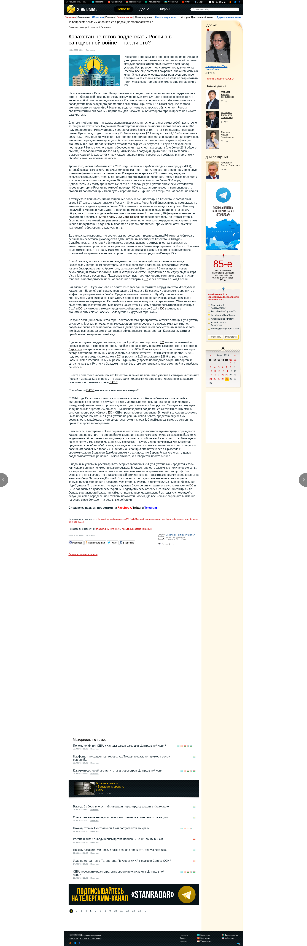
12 (127, 911)
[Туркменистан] (188, 746)
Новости (94, 27)
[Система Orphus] (177, 545)
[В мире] (194, 746)
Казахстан (99, 2)
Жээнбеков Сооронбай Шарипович (227, 115)
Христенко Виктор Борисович (230, 163)
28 (226, 379)
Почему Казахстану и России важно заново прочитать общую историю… (121, 849)
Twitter (137, 507)
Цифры (183, 941)
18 (215, 375)
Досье (182, 938)
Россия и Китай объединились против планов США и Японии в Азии (118, 839)
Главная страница (78, 27)
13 (133, 911)
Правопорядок (143, 17)
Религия (110, 17)
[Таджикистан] (185, 746)
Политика (70, 17)
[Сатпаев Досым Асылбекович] (212, 148)
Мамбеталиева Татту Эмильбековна (217, 67)
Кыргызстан (116, 2)
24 (210, 379)
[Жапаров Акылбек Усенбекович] (212, 107)
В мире (200, 2)
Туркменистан (154, 2)
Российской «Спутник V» (223, 311)
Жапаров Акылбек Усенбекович (227, 94)
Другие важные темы (229, 17)
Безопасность (125, 17)
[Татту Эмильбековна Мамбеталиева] (218, 46)
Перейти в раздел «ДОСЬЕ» (220, 79)
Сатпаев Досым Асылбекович (227, 134)
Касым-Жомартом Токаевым (137, 529)
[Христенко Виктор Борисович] (212, 177)
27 (223, 379)
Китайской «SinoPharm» (223, 315)
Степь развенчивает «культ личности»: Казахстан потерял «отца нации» (120, 817)
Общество (98, 17)
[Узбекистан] (191, 746)
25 (215, 379)
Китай (187, 2)
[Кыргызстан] (182, 746)
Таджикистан (135, 2)
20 (223, 375)
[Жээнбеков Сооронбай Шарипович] (212, 127)
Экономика (83, 17)
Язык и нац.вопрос (166, 17)
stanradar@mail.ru (142, 21)
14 (139, 911)
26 (219, 379)
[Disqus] (134, 602)
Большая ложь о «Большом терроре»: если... (110, 786)
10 (115, 911)
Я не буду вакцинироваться (225, 328)
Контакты (73, 938)
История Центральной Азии (197, 17)
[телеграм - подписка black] (134, 903)
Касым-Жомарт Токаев (124, 216)
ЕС (146, 279)
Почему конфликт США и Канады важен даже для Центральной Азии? (119, 745)
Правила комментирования (83, 554)
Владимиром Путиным (107, 529)
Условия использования (90, 938)
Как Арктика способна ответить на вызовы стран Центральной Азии (117, 770)
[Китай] (194, 839)
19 (219, 375)
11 (121, 911)
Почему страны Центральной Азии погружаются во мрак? (111, 828)
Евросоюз (75, 349)
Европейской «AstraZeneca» (218, 306)
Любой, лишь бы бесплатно (219, 323)
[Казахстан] (100, 50)
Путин (102, 216)
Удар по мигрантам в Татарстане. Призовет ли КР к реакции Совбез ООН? (122, 860)
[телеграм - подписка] (223, 248)
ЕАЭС (113, 382)
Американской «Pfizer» (222, 319)
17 (210, 375)
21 (226, 375)
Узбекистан (173, 2)
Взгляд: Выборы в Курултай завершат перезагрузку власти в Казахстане (121, 806)
